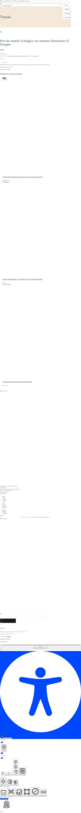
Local (38, 56)
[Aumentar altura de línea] (2, 753)
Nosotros (4, 499)
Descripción (5, 62)
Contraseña (2, 634)
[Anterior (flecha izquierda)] (0, 812)
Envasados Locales (17, 56)
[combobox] (40, 646)
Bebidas (4, 510)
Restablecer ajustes (4, 798)
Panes (26, 56)
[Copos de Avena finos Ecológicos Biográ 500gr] (36, 331)
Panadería (23, 56)
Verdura (4, 504)
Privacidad (37, 517)
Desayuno (34, 56)
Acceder (8, 636)
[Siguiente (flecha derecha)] (1, 812)
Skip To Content (3, 797)
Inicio (4, 496)
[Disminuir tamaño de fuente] (2, 742)
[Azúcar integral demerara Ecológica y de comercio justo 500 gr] (36, 126)
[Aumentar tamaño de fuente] (2, 737)
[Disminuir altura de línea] (2, 758)
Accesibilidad (46, 517)
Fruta (4, 503)
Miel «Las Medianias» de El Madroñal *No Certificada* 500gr (22, 279)
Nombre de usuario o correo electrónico (8, 631)
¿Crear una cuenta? (4, 641)
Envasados (11, 56)
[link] (12, 5)
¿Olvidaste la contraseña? (5, 639)
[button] (0, 650)
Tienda (4, 497)
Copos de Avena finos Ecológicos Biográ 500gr (17, 382)
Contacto (4, 500)
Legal (33, 517)
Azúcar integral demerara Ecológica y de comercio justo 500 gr (23, 177)
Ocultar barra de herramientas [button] (6, 738)
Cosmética (5, 513)
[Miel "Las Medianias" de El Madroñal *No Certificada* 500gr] (36, 228)
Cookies (41, 517)
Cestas (4, 507)
